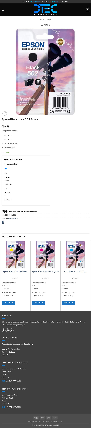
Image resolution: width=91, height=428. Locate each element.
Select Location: (11, 164)
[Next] (89, 275)
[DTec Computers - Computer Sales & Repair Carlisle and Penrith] (45, 10)
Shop (49, 20)
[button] (3, 9)
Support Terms (57, 421)
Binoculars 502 (13, 218)
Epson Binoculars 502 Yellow (15, 271)
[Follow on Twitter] (12, 330)
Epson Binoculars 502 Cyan (75, 271)
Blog (48, 421)
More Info (8, 303)
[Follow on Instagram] (8, 330)
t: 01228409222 (34, 1)
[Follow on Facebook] (4, 330)
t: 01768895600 (53, 1)
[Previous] (1, 275)
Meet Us (42, 421)
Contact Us (32, 421)
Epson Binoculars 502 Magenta (45, 271)
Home (42, 20)
